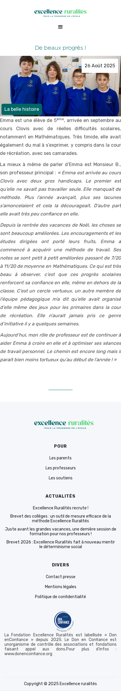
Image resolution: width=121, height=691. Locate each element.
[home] (60, 13)
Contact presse (60, 577)
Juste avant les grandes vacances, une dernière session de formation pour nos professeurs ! (60, 531)
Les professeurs (61, 468)
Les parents (60, 458)
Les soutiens (61, 478)
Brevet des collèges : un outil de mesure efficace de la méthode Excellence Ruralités (60, 518)
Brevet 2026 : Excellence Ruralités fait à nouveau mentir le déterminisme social (60, 544)
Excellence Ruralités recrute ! (60, 508)
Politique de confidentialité (60, 597)
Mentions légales (60, 587)
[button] (60, 27)
